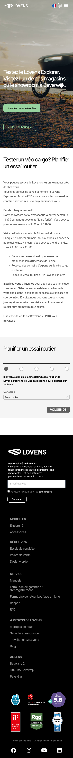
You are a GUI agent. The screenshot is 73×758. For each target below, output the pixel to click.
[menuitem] (54, 6)
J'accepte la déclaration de (31, 491)
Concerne (9, 391)
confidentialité (45, 491)
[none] (54, 6)
